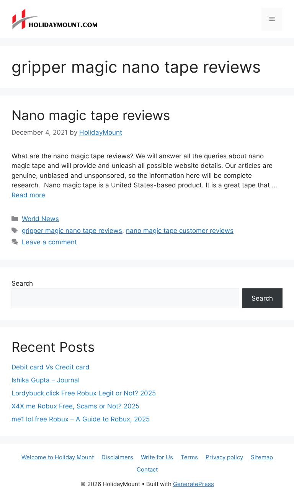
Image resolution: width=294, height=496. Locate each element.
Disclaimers (117, 457)
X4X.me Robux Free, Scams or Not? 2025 (75, 406)
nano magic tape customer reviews (180, 230)
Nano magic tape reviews (90, 115)
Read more (28, 195)
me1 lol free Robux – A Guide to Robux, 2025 (80, 419)
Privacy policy (224, 457)
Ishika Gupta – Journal (45, 380)
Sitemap (262, 457)
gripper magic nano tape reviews (72, 230)
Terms (189, 457)
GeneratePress (193, 484)
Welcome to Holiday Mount (57, 457)
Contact (147, 469)
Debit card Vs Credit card (50, 367)
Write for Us (157, 457)
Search (22, 283)
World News (40, 219)
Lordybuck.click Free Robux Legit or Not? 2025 (83, 393)
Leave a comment (49, 242)
